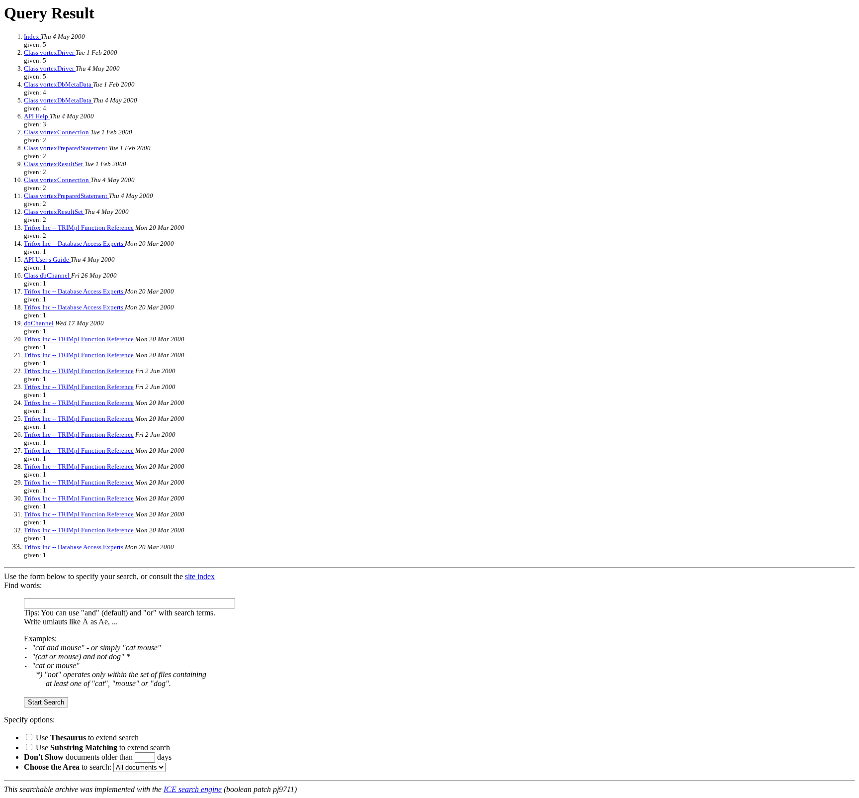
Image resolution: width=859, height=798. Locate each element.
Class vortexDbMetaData (58, 84)
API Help (37, 116)
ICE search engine (193, 789)
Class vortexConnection (57, 132)
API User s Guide (47, 259)
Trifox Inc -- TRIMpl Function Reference (79, 227)
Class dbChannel (47, 275)
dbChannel (39, 323)
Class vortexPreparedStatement (66, 148)
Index (32, 36)
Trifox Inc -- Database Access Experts (74, 243)
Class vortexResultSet (54, 164)
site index (200, 576)
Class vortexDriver (50, 52)
